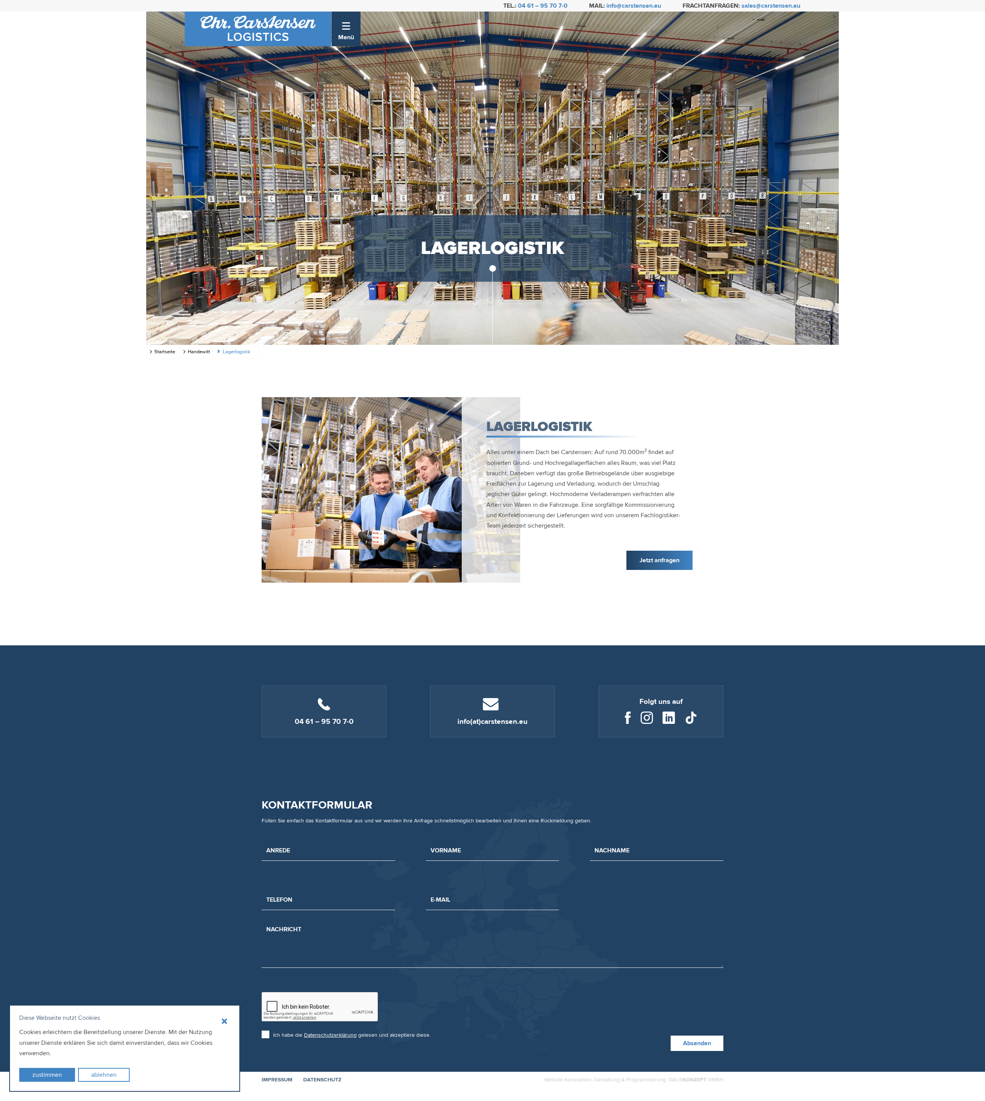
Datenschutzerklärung (330, 1035)
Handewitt (199, 351)
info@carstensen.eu (633, 6)
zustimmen (47, 1075)
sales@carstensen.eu (770, 6)
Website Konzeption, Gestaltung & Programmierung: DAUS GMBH (633, 1079)
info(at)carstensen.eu (492, 721)
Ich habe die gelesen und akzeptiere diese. (352, 1035)
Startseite (164, 351)
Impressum (277, 1079)
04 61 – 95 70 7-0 (543, 6)
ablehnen (104, 1075)
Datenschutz (322, 1079)
